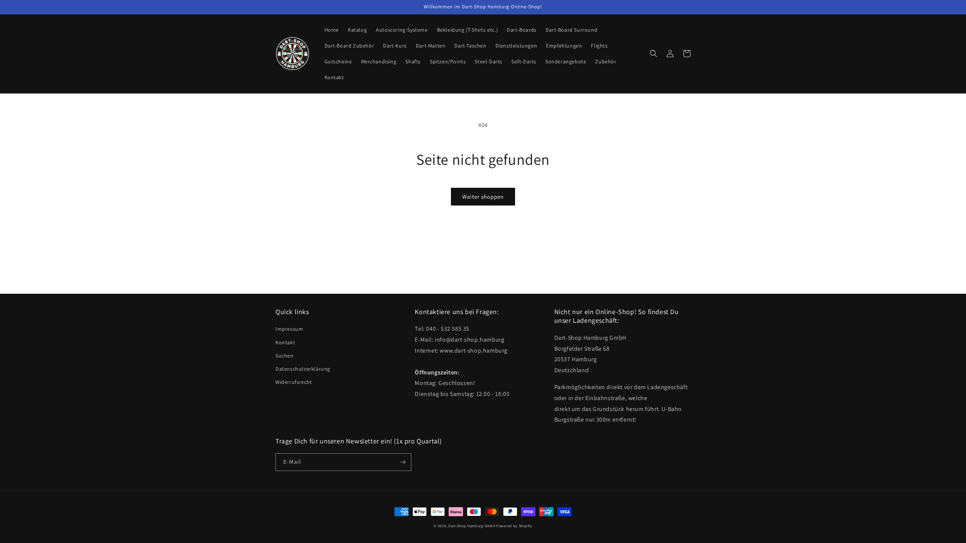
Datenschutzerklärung (302, 368)
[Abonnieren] (402, 462)
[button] (653, 53)
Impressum (289, 328)
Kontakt (285, 342)
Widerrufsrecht (293, 382)
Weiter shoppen (483, 196)
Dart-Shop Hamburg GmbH (471, 525)
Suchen (284, 355)
